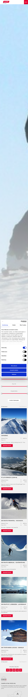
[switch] (25, 352)
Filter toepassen (14, 400)
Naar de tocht (7, 445)
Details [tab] (14, 325)
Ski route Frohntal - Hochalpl (12, 520)
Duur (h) (14, 384)
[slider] (1, 379)
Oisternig (4, 435)
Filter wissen (14, 403)
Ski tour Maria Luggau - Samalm (12, 647)
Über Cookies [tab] (23, 325)
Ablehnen (14, 374)
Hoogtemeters (14, 391)
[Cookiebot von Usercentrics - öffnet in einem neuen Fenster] (21, 321)
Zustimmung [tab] (5, 325)
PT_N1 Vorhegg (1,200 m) (9, 477)
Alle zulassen (14, 365)
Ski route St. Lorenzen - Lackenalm (13, 604)
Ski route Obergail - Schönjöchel (13, 562)
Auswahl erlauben (14, 370)
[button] (7, 670)
